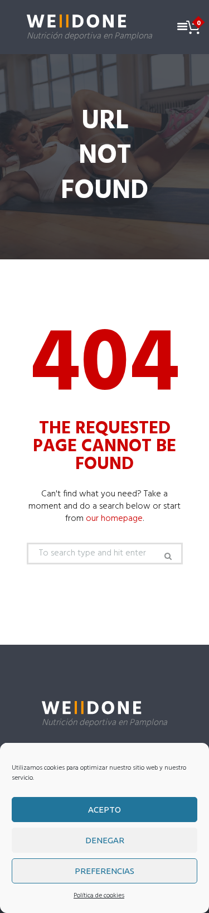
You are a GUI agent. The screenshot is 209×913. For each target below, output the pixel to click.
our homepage (114, 518)
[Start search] (167, 556)
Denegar (104, 840)
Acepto (104, 809)
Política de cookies (99, 895)
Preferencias (104, 871)
